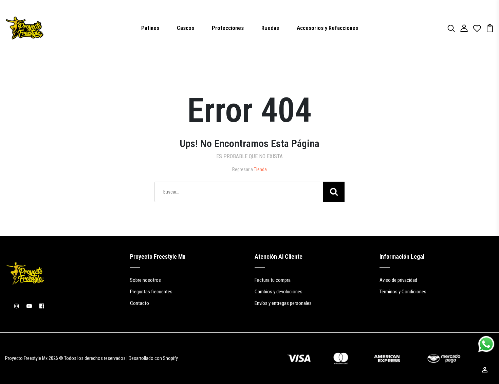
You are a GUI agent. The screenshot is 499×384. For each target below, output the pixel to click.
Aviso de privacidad (398, 280)
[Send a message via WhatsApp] (486, 344)
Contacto (139, 303)
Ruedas (270, 27)
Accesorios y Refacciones (327, 27)
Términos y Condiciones (403, 292)
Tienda (260, 169)
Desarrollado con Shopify (153, 358)
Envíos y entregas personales (283, 303)
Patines (150, 27)
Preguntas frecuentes (151, 292)
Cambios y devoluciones (278, 292)
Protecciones (228, 27)
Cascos (185, 27)
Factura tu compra (273, 280)
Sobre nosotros (145, 280)
